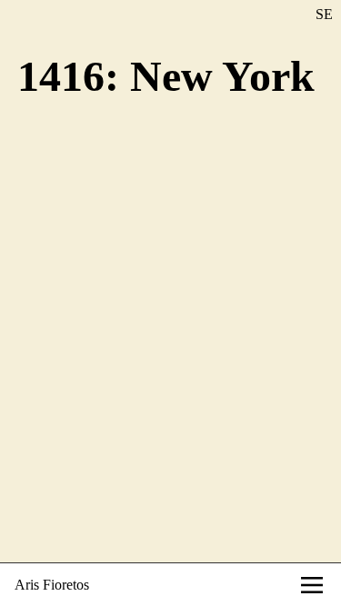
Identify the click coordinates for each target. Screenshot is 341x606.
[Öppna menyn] (311, 585)
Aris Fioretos (52, 584)
